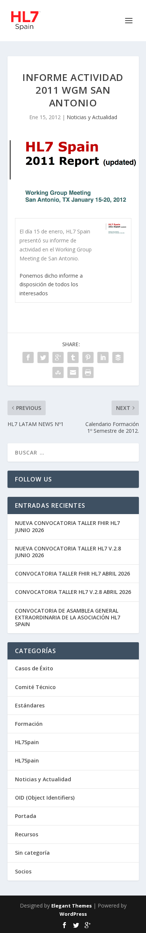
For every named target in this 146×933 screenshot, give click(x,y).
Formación (29, 723)
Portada (25, 815)
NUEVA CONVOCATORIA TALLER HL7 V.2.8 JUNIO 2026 (68, 552)
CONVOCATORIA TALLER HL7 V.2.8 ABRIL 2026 (73, 591)
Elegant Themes (71, 905)
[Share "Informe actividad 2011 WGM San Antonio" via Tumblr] (73, 357)
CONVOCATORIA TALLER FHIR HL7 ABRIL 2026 (72, 573)
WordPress (73, 914)
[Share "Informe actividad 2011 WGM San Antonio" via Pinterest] (87, 357)
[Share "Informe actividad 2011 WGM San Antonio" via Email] (73, 372)
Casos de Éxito (34, 668)
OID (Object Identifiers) (44, 797)
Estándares (30, 705)
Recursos (26, 834)
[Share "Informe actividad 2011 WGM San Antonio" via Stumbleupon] (58, 372)
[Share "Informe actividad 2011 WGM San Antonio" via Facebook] (28, 357)
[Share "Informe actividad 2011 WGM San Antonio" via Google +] (58, 357)
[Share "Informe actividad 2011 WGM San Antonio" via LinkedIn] (102, 357)
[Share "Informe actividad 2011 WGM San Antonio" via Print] (87, 372)
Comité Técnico (35, 687)
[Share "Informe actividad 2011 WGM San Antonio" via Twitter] (43, 357)
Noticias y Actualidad (92, 117)
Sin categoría (32, 852)
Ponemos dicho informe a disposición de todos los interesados (51, 284)
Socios (23, 871)
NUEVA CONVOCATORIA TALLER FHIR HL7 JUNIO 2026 (67, 526)
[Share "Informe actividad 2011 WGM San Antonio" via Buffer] (117, 357)
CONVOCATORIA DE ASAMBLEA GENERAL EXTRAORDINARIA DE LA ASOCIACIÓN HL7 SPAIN (67, 617)
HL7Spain (27, 742)
